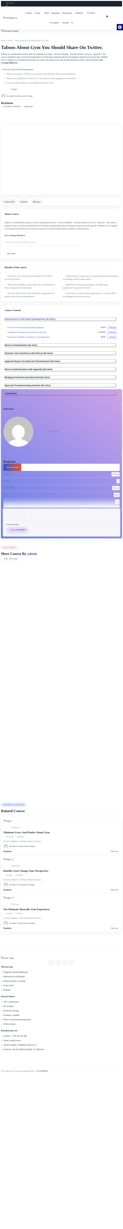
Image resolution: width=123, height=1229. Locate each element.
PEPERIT (44, 1071)
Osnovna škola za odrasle (14, 981)
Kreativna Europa (11, 1010)
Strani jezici (8, 985)
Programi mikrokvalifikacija (15, 972)
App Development (13, 741)
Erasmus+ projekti (11, 1015)
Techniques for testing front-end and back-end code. (27, 332)
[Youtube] (58, 962)
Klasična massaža (13, 726)
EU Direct (91, 13)
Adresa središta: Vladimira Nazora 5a (19, 1045)
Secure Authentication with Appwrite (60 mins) (28, 369)
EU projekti (54, 23)
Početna (29, 13)
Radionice (79, 13)
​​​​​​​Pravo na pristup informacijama (17, 1019)
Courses (10, 41)
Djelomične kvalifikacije (14, 976)
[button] (71, 23)
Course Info (9, 202)
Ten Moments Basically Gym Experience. (26, 909)
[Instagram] (65, 962)
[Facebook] (51, 962)
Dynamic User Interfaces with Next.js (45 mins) (29, 353)
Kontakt (65, 23)
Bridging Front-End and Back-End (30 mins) (27, 377)
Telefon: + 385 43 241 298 (15, 1036)
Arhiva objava (9, 1024)
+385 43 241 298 (9, 4)
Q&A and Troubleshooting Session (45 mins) (27, 385)
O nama (37, 13)
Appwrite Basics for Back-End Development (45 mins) (32, 361)
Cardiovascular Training (24, 96)
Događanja (55, 13)
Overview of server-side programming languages (25, 327)
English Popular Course (17, 780)
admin (11, 96)
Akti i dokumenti (10, 1001)
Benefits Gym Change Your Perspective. (26, 870)
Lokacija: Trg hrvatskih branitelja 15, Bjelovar (23, 1049)
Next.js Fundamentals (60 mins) (21, 345)
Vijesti (46, 13)
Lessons (23, 202)
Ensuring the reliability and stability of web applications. (28, 337)
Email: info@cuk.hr (12, 1040)
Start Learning (12, 467)
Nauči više (114, 761)
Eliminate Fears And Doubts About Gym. (26, 832)
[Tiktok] (72, 962)
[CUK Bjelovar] (10, 18)
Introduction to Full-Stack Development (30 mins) (30, 319)
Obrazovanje (67, 13)
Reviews (36, 202)
